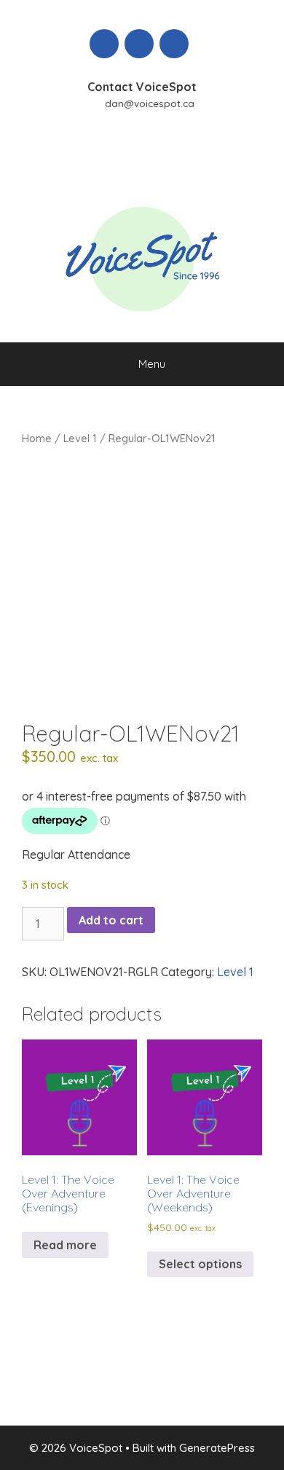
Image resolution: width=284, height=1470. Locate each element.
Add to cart (111, 920)
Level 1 (80, 438)
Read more (65, 1245)
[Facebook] (104, 43)
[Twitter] (139, 43)
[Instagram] (174, 43)
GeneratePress (217, 1448)
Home (37, 438)
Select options (200, 1264)
